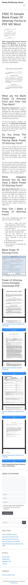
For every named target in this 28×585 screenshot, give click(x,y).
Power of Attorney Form (8, 575)
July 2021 (4, 563)
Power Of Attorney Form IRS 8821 (11, 541)
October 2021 (5, 559)
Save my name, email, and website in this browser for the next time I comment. (14, 507)
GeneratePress (14, 582)
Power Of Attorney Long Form (10, 539)
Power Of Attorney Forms (12, 2)
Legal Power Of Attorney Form (10, 536)
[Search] (24, 522)
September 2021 (6, 561)
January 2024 (6, 556)
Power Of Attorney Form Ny (9, 534)
